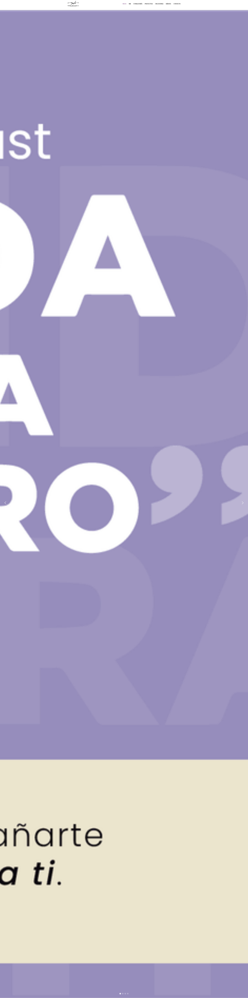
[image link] (73, 3)
